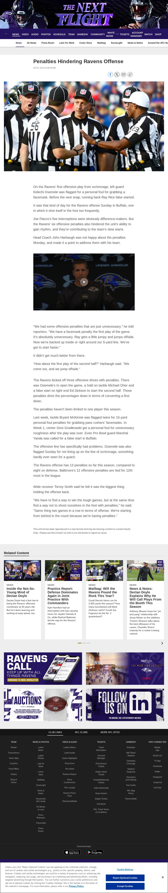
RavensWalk (130, 793)
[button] (84, 282)
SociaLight (41, 780)
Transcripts (41, 820)
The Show (69, 766)
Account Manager (101, 750)
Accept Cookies (125, 886)
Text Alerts (100, 796)
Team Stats (14, 753)
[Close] (162, 877)
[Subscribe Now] (43, 663)
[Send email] (123, 76)
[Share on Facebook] (110, 76)
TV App (156, 755)
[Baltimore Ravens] (84, 862)
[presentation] (162, 638)
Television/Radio (69, 798)
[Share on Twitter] (117, 76)
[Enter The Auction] (43, 699)
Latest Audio (69, 747)
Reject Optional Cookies (125, 877)
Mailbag (41, 774)
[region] (84, 877)
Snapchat (156, 777)
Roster (14, 742)
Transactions (14, 747)
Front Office (14, 763)
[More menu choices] (117, 34)
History (14, 769)
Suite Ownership (101, 780)
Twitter (156, 766)
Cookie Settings (125, 869)
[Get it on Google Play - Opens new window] (95, 848)
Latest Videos (69, 742)
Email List (156, 750)
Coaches (14, 758)
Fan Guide (130, 780)
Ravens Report (69, 771)
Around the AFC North (40, 796)
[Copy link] (130, 75)
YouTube (156, 782)
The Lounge (69, 785)
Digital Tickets (101, 790)
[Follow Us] (125, 699)
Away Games (101, 785)
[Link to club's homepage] (6, 34)
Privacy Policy (61, 886)
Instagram (156, 771)
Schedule (130, 742)
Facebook (156, 761)
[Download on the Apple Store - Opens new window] (72, 847)
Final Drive (69, 761)
